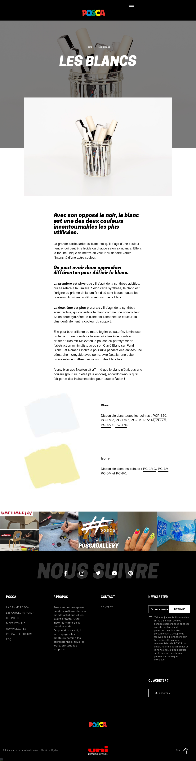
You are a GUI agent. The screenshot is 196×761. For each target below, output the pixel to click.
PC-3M (136, 420)
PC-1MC (122, 420)
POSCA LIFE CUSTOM (19, 634)
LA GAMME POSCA (17, 607)
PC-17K (121, 425)
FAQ (8, 639)
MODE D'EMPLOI (16, 623)
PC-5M (148, 420)
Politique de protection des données (20, 751)
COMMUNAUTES (16, 629)
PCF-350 (159, 415)
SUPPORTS (13, 618)
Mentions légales (49, 751)
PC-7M (161, 420)
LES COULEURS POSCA (20, 613)
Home (89, 47)
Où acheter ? (162, 693)
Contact (107, 607)
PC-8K (106, 425)
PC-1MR (107, 420)
